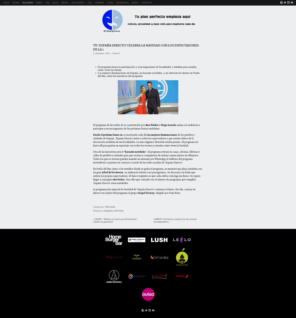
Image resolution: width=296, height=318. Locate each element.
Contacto (146, 3)
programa (108, 210)
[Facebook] (281, 2)
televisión (119, 210)
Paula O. (116, 53)
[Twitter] (285, 2)
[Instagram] (288, 2)
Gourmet (99, 3)
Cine (47, 3)
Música (65, 3)
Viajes (110, 3)
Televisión (27, 3)
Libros (39, 3)
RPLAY (55, 3)
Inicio (6, 3)
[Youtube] (292, 2)
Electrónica (78, 3)
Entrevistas (122, 3)
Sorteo (135, 3)
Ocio (89, 3)
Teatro (15, 3)
